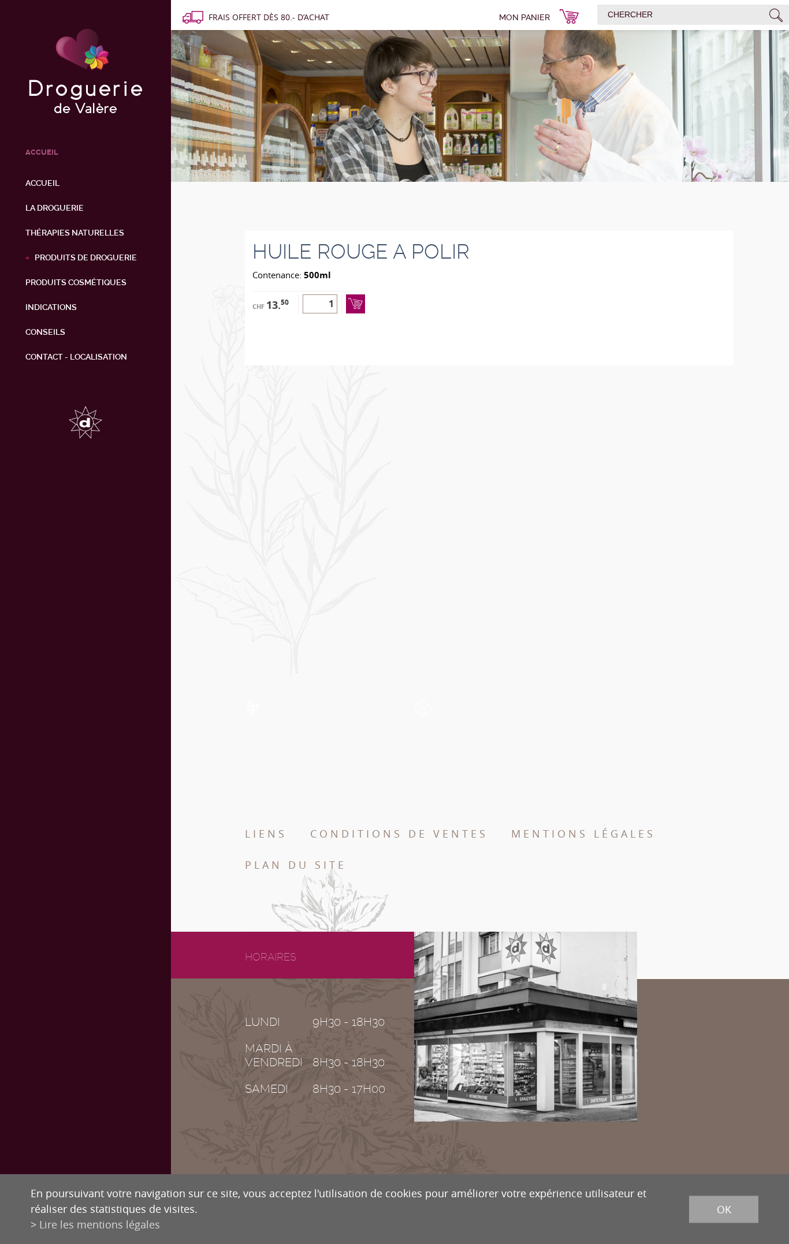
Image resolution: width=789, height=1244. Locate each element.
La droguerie (54, 207)
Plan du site (296, 865)
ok (724, 1209)
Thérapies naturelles (74, 232)
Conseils (45, 332)
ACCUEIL (41, 152)
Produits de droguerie (86, 257)
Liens (266, 833)
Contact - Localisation (76, 356)
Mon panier (524, 17)
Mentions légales (583, 833)
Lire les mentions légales (99, 1224)
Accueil (42, 183)
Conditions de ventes (399, 833)
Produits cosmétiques (75, 282)
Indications (51, 307)
